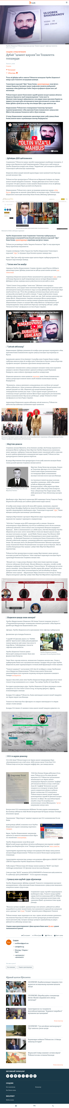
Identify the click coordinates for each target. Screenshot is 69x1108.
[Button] (10, 70)
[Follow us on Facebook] (15, 1076)
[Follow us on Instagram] (19, 1076)
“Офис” (15, 253)
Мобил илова (10, 1100)
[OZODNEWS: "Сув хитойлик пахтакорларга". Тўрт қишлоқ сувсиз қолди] (16, 1030)
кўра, (55, 277)
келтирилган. (16, 675)
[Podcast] (35, 1076)
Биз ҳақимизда (10, 1087)
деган (59, 803)
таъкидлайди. (22, 837)
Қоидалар (38, 1087)
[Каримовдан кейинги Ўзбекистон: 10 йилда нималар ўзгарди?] (16, 1044)
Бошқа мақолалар (58, 1065)
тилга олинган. (54, 846)
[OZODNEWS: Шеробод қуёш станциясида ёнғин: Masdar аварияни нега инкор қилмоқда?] (16, 1000)
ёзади (23, 911)
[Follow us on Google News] (31, 1076)
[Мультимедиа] (16, 1106)
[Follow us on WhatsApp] (23, 1076)
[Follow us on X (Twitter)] (27, 1076)
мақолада (36, 376)
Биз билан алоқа (11, 1090)
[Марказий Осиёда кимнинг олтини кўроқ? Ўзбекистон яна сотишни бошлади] (16, 1057)
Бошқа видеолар (58, 1021)
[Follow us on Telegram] (11, 1076)
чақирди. (9, 829)
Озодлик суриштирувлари (16, 52)
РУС (34, 1106)
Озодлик (8, 66)
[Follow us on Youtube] (7, 1076)
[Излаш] (52, 1106)
